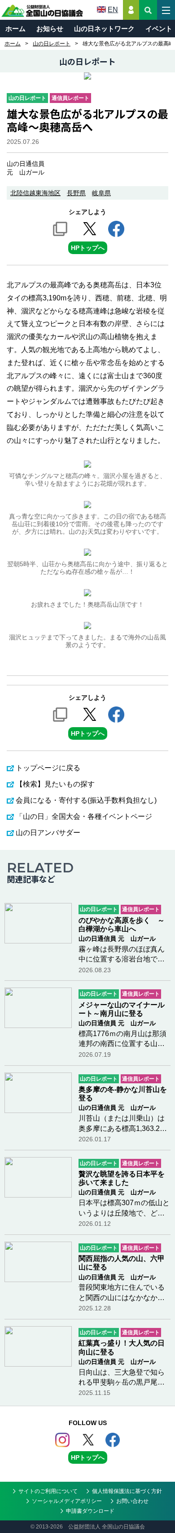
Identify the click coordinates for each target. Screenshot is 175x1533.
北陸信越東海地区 (35, 193)
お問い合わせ (132, 1501)
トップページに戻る (48, 768)
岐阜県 (101, 193)
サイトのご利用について (48, 1491)
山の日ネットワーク (104, 28)
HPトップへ (88, 247)
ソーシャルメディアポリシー (67, 1501)
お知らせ (49, 28)
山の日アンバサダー (48, 832)
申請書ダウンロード (90, 1511)
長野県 (76, 193)
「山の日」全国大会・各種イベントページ (84, 816)
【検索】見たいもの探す (55, 784)
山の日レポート (51, 43)
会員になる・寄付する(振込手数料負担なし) (86, 800)
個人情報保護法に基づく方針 (127, 1491)
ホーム (15, 28)
